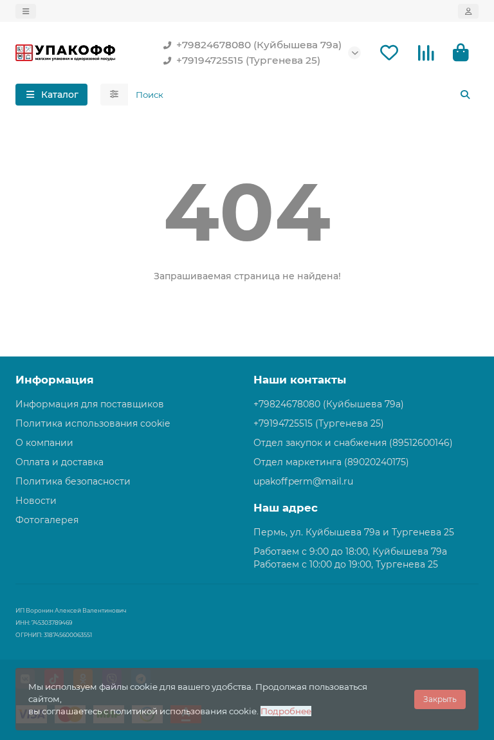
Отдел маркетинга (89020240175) (331, 462)
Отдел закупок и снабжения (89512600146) (353, 443)
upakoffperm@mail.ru (303, 481)
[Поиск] (465, 94)
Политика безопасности (73, 481)
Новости (36, 500)
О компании (44, 443)
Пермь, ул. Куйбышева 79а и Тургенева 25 (353, 532)
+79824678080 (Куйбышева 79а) (259, 45)
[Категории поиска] (114, 95)
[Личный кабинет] (468, 11)
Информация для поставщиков (89, 404)
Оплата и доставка (59, 462)
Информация (54, 379)
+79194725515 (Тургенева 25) (248, 60)
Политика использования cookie (92, 423)
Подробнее (286, 711)
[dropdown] (25, 11)
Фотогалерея (46, 520)
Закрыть (440, 699)
